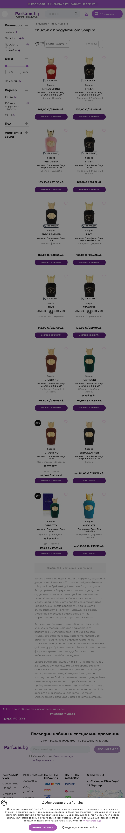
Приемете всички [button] (42, 827)
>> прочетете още (92, 820)
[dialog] (62, 815)
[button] (80, 827)
